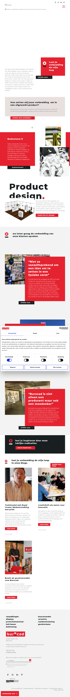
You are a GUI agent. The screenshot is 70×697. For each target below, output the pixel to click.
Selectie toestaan (35, 367)
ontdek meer (43, 77)
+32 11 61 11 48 (10, 650)
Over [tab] (57, 333)
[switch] (26, 360)
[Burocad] (12, 5)
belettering (11, 627)
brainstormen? (18, 167)
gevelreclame (44, 624)
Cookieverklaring (28, 688)
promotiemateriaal (14, 622)
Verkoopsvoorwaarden (41, 688)
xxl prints (42, 619)
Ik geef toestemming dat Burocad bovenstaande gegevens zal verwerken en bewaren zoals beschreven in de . (17, 665)
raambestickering (46, 622)
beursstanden (44, 617)
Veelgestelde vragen (56, 688)
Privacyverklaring (17, 688)
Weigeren (13, 367)
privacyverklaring (18, 666)
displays (10, 619)
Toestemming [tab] (12, 333)
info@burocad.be (11, 652)
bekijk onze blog (56, 465)
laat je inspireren (25, 448)
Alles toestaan (57, 367)
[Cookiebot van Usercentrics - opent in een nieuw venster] (60, 328)
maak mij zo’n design (46, 215)
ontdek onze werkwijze (21, 118)
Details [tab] (35, 333)
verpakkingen (12, 617)
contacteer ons (8, 694)
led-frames (11, 624)
